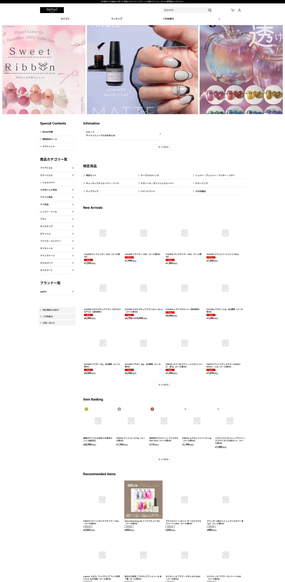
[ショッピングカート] (232, 10)
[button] (220, 19)
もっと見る (163, 147)
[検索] (210, 10)
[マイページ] (239, 10)
